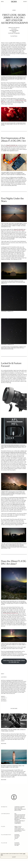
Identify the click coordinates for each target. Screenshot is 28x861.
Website (3, 696)
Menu (2, 1)
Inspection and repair (20, 814)
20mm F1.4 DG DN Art (13, 27)
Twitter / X (4, 697)
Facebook (3, 699)
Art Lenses (14, 29)
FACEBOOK (17, 834)
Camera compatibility (20, 820)
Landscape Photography (14, 33)
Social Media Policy (19, 828)
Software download (20, 816)
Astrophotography (14, 30)
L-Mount (14, 31)
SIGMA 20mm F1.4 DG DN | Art (10, 612)
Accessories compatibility (18, 823)
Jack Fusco (14, 36)
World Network (18, 808)
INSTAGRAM (17, 835)
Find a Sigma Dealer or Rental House (20, 810)
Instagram (3, 700)
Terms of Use (18, 827)
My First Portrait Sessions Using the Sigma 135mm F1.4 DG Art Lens (12, 766)
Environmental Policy (20, 830)
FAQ (15, 813)
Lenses (14, 10)
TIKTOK (16, 838)
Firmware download (19, 817)
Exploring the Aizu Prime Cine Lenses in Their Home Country (13, 730)
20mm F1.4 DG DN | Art (11, 145)
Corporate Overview (20, 806)
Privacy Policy (18, 826)
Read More (3, 743)
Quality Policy (18, 831)
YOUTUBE (17, 837)
